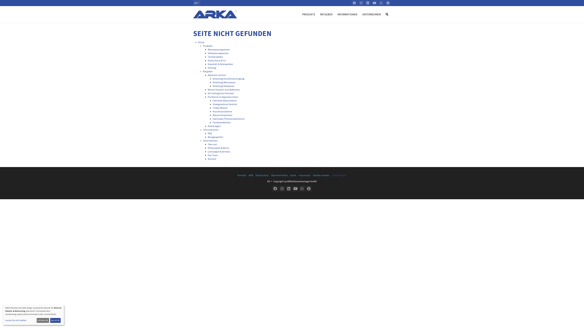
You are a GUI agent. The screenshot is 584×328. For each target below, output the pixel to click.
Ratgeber (208, 71)
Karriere (212, 158)
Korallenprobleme (222, 111)
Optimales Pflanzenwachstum (229, 118)
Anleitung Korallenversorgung (228, 78)
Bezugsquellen (215, 136)
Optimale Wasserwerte (225, 100)
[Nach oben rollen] (578, 322)
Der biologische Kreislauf (221, 93)
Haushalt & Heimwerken (220, 64)
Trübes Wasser (220, 107)
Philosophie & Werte (218, 147)
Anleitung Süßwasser (224, 85)
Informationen (211, 129)
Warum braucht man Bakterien (224, 89)
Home (201, 42)
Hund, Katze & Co (217, 60)
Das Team (213, 155)
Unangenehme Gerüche (225, 104)
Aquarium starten (217, 75)
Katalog (212, 67)
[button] (196, 3)
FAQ (210, 133)
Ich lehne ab (42, 320)
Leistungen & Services (219, 151)
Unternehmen (210, 140)
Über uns (212, 144)
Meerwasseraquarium (219, 49)
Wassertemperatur (222, 115)
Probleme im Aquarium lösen (223, 96)
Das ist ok (55, 320)
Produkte (208, 45)
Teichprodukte (215, 56)
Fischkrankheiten (222, 122)
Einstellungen (339, 175)
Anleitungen (214, 126)
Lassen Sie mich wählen (15, 320)
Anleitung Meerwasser (224, 82)
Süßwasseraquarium (218, 53)
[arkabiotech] (215, 14)
